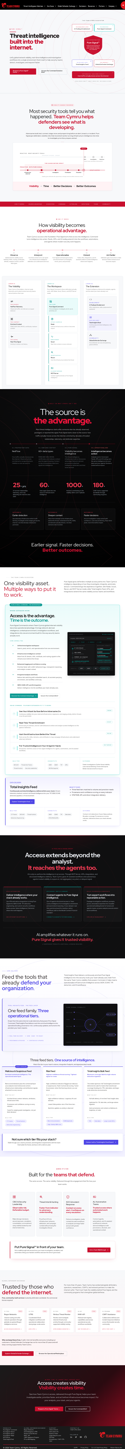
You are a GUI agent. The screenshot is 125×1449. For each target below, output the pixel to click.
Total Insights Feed (8, 1439)
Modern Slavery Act (116, 1448)
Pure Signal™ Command (10, 1430)
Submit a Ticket (53, 1433)
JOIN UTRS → (33, 1329)
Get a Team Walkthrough (98, 1250)
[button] (34, 6)
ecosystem (50, 204)
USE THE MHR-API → (84, 1329)
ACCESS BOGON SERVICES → (13, 1329)
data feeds (85, 204)
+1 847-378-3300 (75, 1430)
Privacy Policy (84, 1448)
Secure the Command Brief (49, 696)
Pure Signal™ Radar (8, 1435)
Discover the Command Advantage (23, 696)
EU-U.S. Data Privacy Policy (99, 1448)
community (106, 204)
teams (96, 204)
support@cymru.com (55, 1435)
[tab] (23, 456)
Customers (82, 6)
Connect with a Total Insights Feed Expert (100, 1142)
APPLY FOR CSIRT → (108, 1329)
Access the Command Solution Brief (51, 71)
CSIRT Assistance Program (31, 1437)
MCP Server (6, 1437)
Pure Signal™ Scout (8, 1433)
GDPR (75, 1448)
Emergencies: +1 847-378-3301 (57, 1440)
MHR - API (27, 1435)
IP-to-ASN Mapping (29, 1439)
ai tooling (73, 204)
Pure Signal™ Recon (9, 1432)
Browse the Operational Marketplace (51, 1353)
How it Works (19, 204)
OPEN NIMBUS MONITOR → (61, 1329)
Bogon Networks (29, 1430)
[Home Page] (10, 5)
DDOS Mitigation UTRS (30, 1432)
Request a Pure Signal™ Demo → (21, 71)
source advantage (35, 204)
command (62, 204)
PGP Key (51, 1437)
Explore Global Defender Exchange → (17, 1353)
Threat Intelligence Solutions (33, 6)
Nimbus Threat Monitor (30, 1433)
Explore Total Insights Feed (21, 802)
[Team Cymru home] (110, 1434)
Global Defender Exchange (66, 6)
